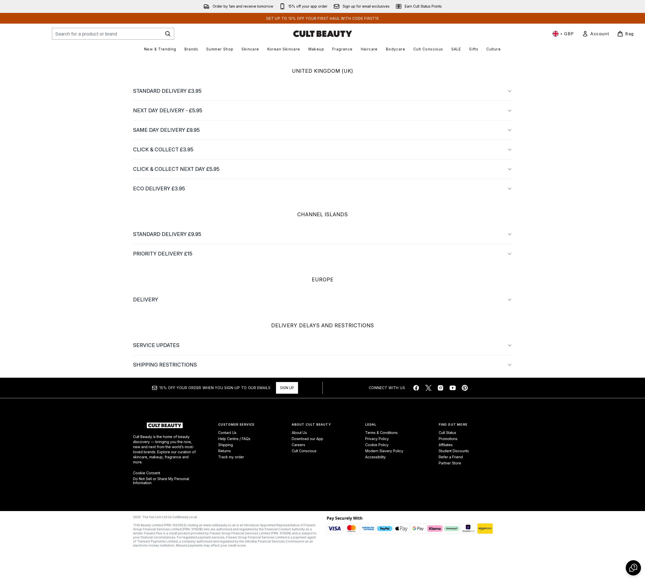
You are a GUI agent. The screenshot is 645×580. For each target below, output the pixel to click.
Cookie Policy (377, 445)
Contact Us (227, 432)
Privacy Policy (377, 439)
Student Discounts (454, 451)
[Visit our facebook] (416, 388)
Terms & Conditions (381, 432)
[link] (595, 34)
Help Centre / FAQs (234, 439)
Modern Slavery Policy (384, 451)
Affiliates (446, 445)
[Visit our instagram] (440, 388)
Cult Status (447, 432)
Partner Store (450, 463)
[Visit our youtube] (453, 388)
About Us (299, 432)
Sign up (287, 388)
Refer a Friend (451, 457)
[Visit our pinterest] (465, 388)
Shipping (225, 445)
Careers (298, 445)
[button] (633, 567)
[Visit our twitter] (428, 388)
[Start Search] (168, 33)
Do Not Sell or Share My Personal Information (161, 481)
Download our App (307, 439)
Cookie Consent (146, 473)
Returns (224, 451)
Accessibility (375, 457)
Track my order (231, 457)
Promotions (448, 439)
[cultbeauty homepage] (322, 34)
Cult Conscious (304, 451)
